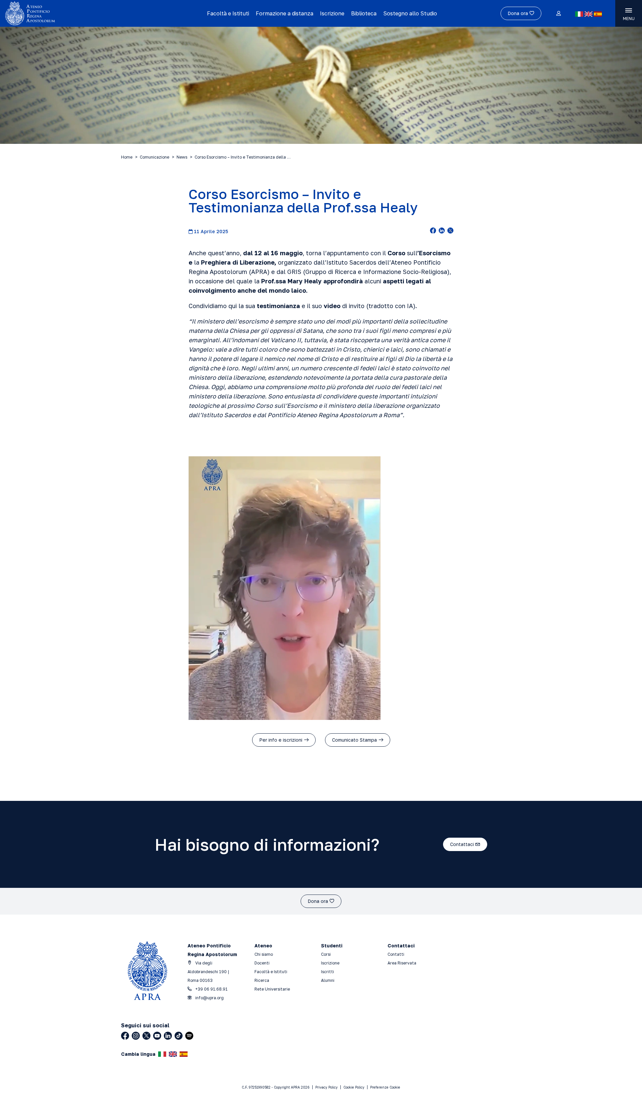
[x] (450, 231)
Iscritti (327, 971)
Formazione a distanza (284, 13)
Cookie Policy (353, 1087)
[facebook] (433, 231)
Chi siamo (263, 954)
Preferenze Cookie (385, 1087)
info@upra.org (209, 997)
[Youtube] (157, 1036)
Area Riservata (402, 962)
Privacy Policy (326, 1087)
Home (126, 157)
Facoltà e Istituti (228, 13)
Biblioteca (364, 13)
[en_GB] (588, 14)
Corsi (326, 954)
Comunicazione (154, 157)
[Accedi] (558, 14)
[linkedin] (442, 231)
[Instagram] (136, 1036)
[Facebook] (125, 1036)
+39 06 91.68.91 (211, 989)
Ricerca (261, 980)
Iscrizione (332, 13)
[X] (146, 1036)
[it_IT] (579, 14)
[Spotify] (189, 1036)
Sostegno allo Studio (410, 13)
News (182, 157)
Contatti (396, 954)
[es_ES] (598, 14)
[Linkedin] (168, 1036)
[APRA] (80, 13)
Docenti (262, 962)
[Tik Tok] (179, 1036)
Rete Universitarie (272, 989)
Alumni (327, 980)
